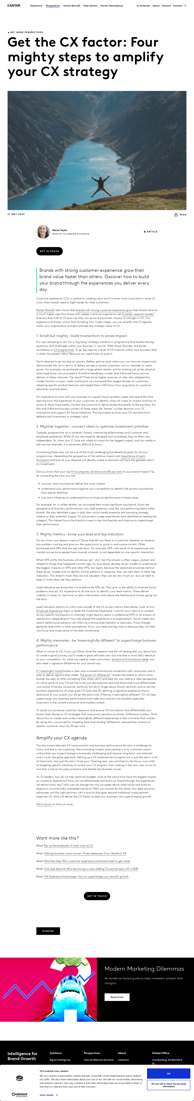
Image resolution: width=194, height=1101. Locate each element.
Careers (166, 6)
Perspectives (53, 6)
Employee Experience (49, 611)
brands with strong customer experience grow (104, 310)
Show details (47, 1095)
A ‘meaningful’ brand (49, 671)
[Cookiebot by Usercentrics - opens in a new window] (19, 1095)
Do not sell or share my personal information (169, 1085)
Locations (123, 1060)
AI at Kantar (143, 6)
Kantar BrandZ (71, 6)
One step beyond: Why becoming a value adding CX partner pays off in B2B (91, 855)
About (156, 6)
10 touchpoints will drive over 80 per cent (96, 472)
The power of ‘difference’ (95, 675)
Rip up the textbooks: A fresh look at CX (68, 832)
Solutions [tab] (35, 6)
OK (169, 1073)
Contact (177, 6)
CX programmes (64, 350)
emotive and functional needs (130, 659)
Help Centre (90, 6)
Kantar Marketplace (112, 6)
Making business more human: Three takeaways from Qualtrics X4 (85, 840)
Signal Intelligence (60, 1060)
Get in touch (44, 804)
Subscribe (48, 931)
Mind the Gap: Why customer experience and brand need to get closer (87, 847)
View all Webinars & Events (99, 1060)
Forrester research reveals (137, 314)
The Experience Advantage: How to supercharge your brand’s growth (86, 863)
